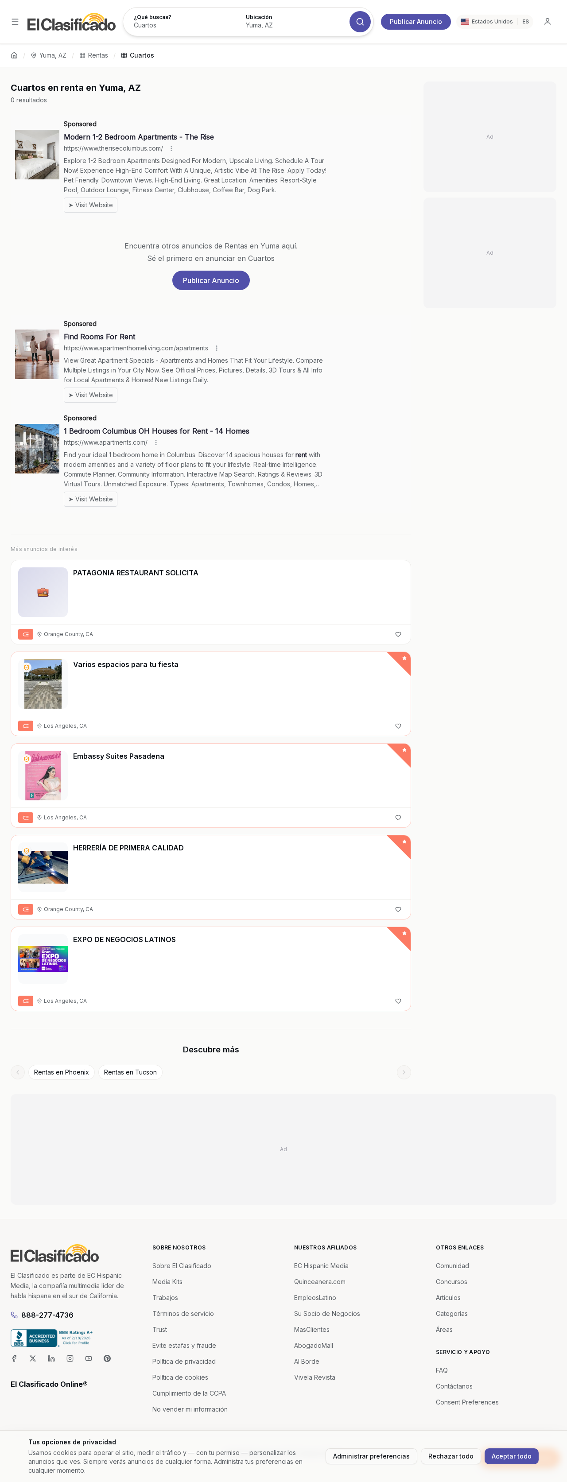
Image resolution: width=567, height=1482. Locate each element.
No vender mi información (190, 1409)
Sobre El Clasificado (181, 1265)
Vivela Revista (314, 1377)
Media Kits (167, 1281)
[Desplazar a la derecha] (404, 1072)
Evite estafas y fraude (184, 1345)
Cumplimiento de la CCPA (189, 1393)
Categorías (452, 1313)
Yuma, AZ (52, 55)
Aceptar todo (512, 1456)
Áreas (444, 1329)
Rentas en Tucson (130, 1072)
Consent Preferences (467, 1402)
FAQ (442, 1370)
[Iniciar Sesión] (547, 22)
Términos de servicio (183, 1313)
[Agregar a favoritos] (398, 634)
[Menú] (15, 22)
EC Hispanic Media (321, 1265)
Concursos (451, 1281)
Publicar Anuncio (416, 21)
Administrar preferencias (371, 1456)
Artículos (448, 1297)
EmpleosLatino (315, 1297)
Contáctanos (454, 1386)
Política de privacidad (184, 1361)
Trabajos (165, 1297)
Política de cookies (180, 1377)
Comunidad (452, 1265)
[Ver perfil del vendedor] (26, 667)
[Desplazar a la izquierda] (18, 1072)
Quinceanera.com (320, 1281)
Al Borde (306, 1361)
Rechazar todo (451, 1456)
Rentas (98, 55)
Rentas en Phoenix (61, 1072)
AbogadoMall (313, 1345)
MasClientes (312, 1329)
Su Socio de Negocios (327, 1313)
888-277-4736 (47, 1315)
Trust (159, 1329)
